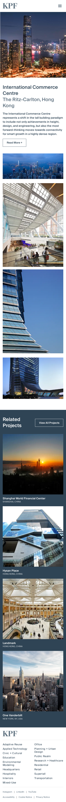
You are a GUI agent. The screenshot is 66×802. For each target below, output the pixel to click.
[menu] (59, 6)
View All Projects (49, 423)
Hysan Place (11, 570)
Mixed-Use (9, 782)
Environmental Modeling (12, 763)
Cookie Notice (25, 797)
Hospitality (9, 774)
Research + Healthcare (48, 760)
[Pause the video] (62, 74)
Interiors (8, 778)
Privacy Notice (43, 797)
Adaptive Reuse (12, 744)
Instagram (7, 792)
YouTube (32, 792)
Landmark (9, 643)
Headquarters (11, 769)
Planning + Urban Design (45, 750)
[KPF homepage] (10, 6)
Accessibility (9, 797)
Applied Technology (15, 749)
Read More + (14, 142)
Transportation (43, 778)
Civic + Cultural (12, 753)
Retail (37, 769)
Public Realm (42, 756)
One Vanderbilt (12, 715)
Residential (41, 765)
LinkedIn (20, 792)
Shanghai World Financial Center (24, 498)
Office (38, 744)
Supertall (40, 774)
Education (9, 757)
